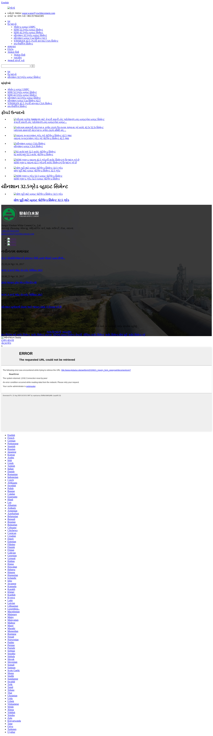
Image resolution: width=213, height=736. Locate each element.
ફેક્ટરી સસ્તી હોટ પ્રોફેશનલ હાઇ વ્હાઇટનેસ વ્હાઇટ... (40, 122)
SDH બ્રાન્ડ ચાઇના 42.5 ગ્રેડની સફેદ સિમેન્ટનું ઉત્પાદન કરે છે (45, 162)
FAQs (10, 49)
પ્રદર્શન (18, 57)
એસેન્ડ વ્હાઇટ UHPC (25, 27)
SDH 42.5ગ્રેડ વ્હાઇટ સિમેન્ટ (28, 32)
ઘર (8, 21)
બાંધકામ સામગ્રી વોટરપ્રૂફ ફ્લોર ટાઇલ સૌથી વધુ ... (40, 130)
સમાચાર (11, 46)
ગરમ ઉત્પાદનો (54, 331)
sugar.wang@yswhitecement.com (38, 13)
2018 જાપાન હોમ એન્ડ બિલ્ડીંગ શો (19, 282)
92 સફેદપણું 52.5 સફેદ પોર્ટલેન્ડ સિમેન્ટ (33, 154)
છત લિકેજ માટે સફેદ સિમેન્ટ (15, 334)
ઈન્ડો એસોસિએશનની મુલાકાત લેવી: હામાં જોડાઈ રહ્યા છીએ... (33, 258)
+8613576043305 (10, 231)
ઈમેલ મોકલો (7, 340)
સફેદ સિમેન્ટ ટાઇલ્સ (41, 334)
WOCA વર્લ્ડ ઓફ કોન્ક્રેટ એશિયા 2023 (21, 270)
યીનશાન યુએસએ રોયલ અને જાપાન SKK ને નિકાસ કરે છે (31, 307)
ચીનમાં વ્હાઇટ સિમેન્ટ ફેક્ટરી (67, 334)
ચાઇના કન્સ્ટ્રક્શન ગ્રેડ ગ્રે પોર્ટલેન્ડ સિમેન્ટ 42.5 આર (41, 138)
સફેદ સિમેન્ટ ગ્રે (137, 334)
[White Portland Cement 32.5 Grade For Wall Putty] (38, 194)
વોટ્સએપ (6, 343)
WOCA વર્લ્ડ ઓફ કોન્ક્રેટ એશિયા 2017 (21, 294)
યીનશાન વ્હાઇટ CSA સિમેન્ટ (28, 146)
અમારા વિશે (13, 52)
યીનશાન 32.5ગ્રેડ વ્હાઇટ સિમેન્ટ (30, 35)
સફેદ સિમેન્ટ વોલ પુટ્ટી (116, 334)
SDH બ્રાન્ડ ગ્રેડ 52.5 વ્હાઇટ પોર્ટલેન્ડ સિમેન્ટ (37, 178)
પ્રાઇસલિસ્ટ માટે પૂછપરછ (14, 329)
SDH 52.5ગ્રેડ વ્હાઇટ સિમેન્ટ (28, 29)
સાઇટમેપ (66, 331)
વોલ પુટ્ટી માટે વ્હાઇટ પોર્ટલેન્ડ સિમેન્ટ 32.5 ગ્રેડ (37, 170)
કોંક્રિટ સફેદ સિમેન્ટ (93, 334)
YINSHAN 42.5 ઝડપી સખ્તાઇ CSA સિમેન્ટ (36, 41)
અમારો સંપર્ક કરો (15, 60)
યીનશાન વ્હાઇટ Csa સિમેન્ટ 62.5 (30, 38)
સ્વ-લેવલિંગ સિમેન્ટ (23, 43)
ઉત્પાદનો (12, 24)
